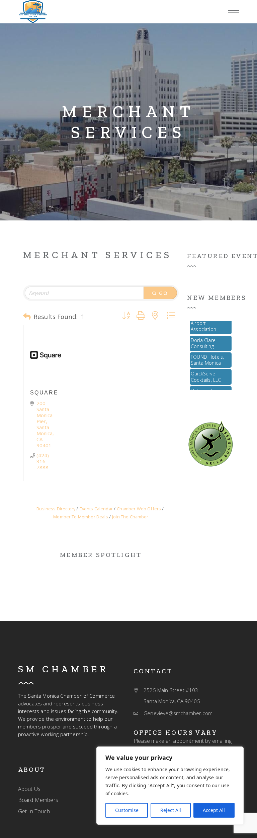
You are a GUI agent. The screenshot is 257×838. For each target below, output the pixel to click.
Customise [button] (127, 810)
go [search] (163, 293)
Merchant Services (128, 122)
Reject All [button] (170, 810)
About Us (29, 789)
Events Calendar (96, 509)
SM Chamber (63, 669)
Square (44, 392)
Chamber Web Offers (139, 509)
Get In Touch (34, 811)
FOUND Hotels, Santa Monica (207, 356)
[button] (233, 11)
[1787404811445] (33, 11)
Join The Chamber (130, 517)
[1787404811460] (210, 443)
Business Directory (55, 509)
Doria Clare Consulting (203, 339)
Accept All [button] (214, 810)
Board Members (38, 800)
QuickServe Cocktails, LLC (206, 373)
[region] (170, 785)
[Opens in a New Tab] (45, 354)
